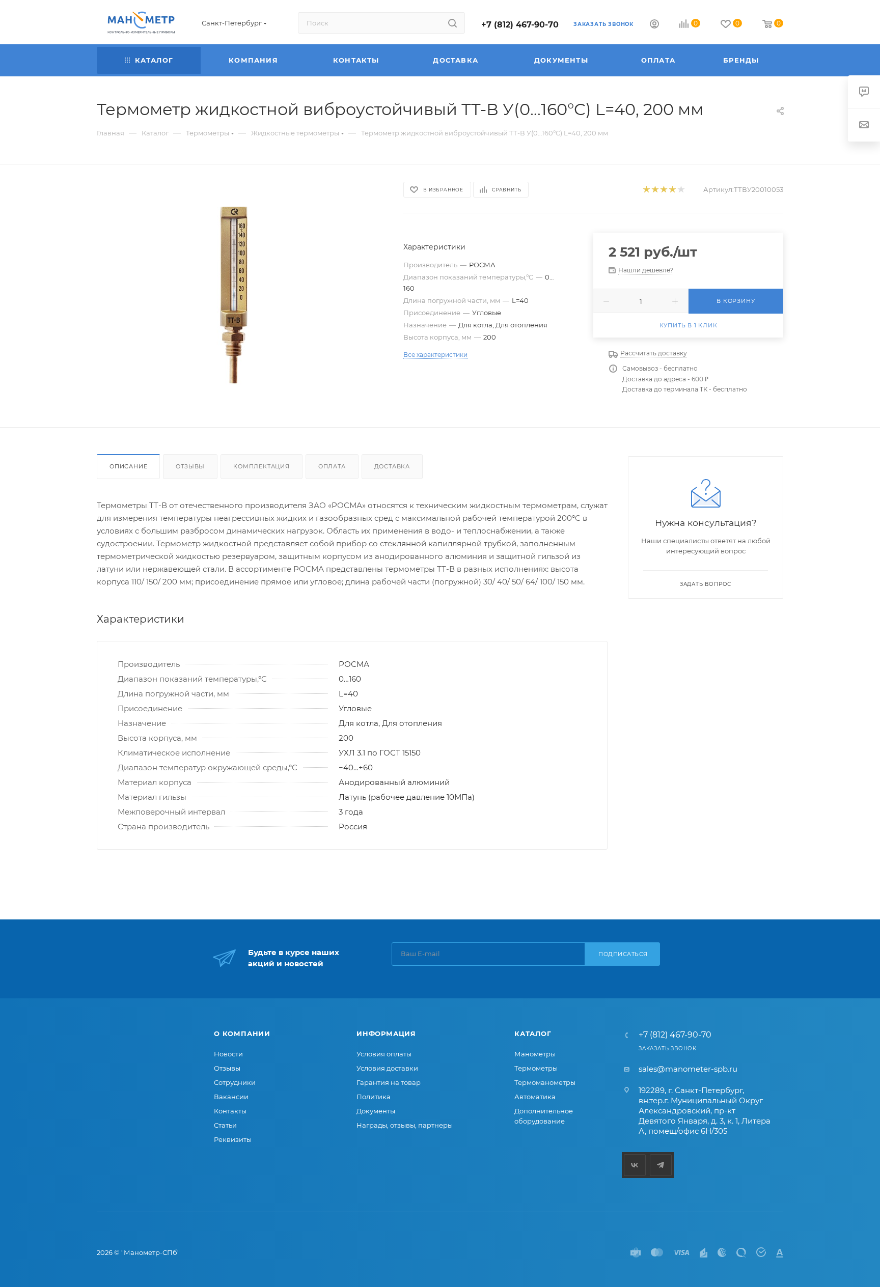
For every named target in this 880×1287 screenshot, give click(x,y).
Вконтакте (635, 1165)
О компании (242, 1033)
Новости (228, 1054)
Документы (375, 1111)
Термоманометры (544, 1082)
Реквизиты (233, 1139)
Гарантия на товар (388, 1082)
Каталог (533, 1033)
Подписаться (623, 954)
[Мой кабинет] (654, 25)
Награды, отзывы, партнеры (404, 1125)
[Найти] (452, 23)
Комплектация (261, 466)
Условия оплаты (383, 1054)
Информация (386, 1033)
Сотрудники (235, 1082)
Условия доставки (387, 1068)
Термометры (536, 1068)
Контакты (230, 1111)
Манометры (535, 1054)
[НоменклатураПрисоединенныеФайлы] (240, 295)
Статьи (225, 1125)
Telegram (661, 1165)
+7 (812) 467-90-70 (520, 25)
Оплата (332, 466)
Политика (373, 1097)
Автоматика (535, 1097)
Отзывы (190, 466)
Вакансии (231, 1097)
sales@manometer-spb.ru (688, 1069)
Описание (128, 466)
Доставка (392, 466)
